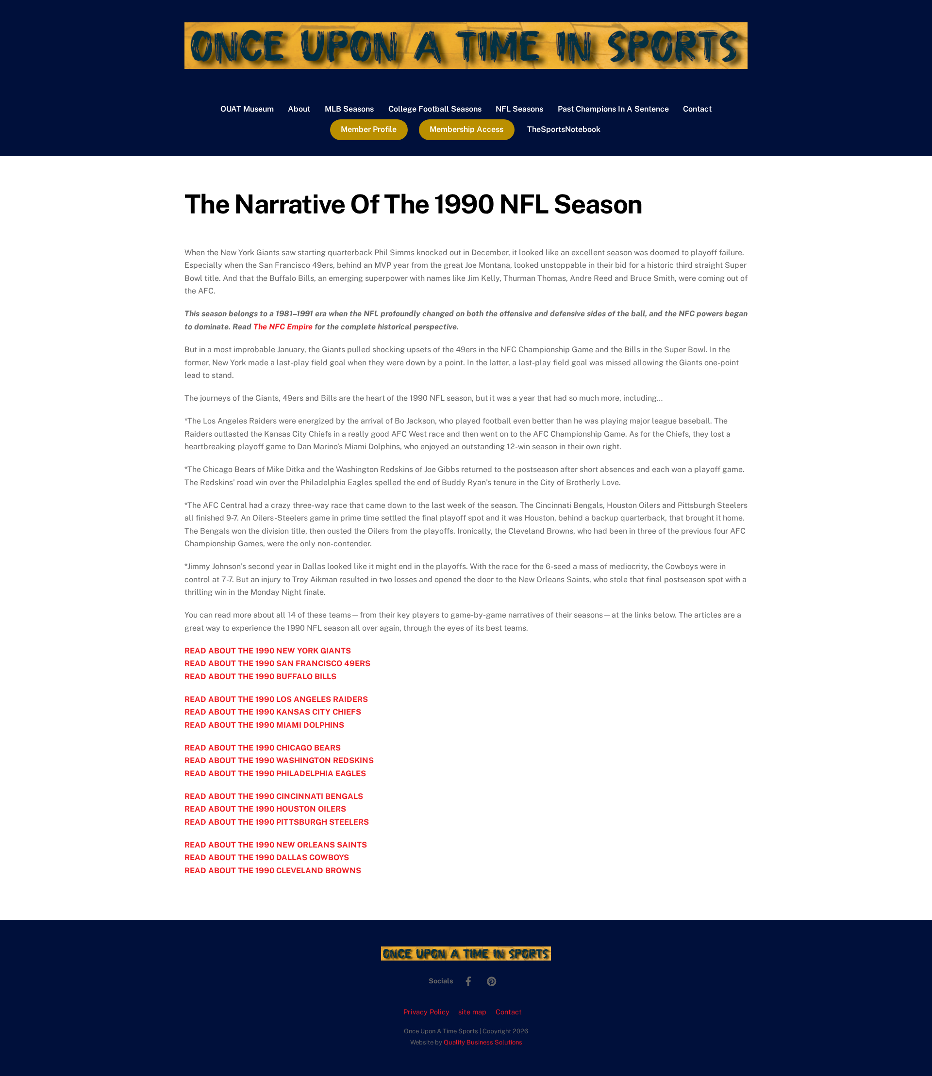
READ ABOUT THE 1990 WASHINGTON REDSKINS (279, 760)
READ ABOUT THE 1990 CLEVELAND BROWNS (272, 870)
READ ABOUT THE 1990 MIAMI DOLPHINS (264, 725)
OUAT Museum (247, 109)
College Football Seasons (435, 109)
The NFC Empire (283, 326)
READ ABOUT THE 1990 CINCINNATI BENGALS (273, 796)
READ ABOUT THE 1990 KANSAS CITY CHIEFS (272, 712)
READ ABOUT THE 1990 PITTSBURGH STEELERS (276, 822)
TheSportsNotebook (563, 129)
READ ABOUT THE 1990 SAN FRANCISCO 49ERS (277, 663)
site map (472, 1012)
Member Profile (369, 129)
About (299, 109)
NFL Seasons (519, 109)
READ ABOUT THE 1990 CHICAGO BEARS (262, 747)
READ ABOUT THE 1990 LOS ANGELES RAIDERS (276, 699)
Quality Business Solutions (483, 1042)
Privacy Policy (426, 1012)
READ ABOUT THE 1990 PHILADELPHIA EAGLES (275, 773)
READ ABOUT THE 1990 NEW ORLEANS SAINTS (275, 844)
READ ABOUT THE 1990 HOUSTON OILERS (265, 809)
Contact (697, 109)
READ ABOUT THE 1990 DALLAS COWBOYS (266, 857)
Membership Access (466, 129)
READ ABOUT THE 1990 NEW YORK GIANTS (267, 650)
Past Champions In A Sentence (613, 109)
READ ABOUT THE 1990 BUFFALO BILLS (260, 676)
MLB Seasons (349, 109)
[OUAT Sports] (466, 64)
